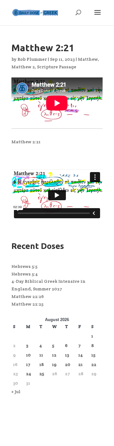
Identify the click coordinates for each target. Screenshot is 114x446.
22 (93, 364)
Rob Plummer (32, 59)
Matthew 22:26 (27, 296)
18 (41, 364)
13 (67, 355)
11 (41, 355)
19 (54, 364)
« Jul (16, 391)
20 (67, 364)
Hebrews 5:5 (24, 266)
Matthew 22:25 (27, 304)
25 (41, 373)
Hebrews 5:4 (24, 274)
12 (54, 355)
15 (93, 355)
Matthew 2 (23, 67)
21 (80, 364)
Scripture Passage (56, 67)
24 (28, 373)
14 (80, 355)
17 (28, 364)
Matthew (88, 59)
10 (28, 355)
